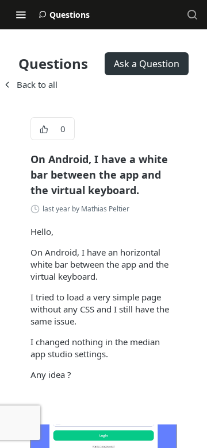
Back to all (29, 84)
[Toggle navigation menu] (21, 14)
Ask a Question (146, 63)
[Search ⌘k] (192, 14)
